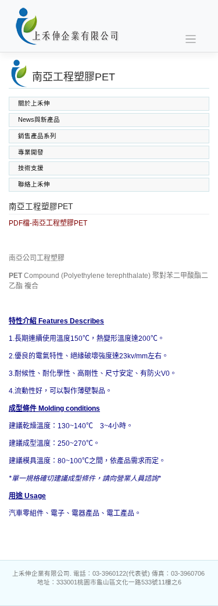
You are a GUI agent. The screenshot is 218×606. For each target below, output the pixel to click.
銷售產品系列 (37, 135)
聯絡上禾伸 (34, 184)
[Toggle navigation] (191, 39)
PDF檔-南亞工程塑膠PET (48, 223)
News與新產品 (39, 119)
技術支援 (31, 167)
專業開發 (31, 152)
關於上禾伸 (34, 103)
